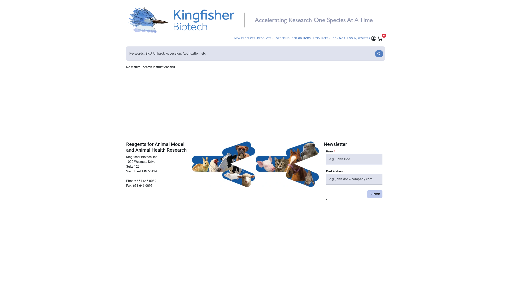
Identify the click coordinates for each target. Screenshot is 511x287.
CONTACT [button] (339, 38)
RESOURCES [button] (320, 38)
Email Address (334, 171)
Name (329, 151)
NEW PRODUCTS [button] (244, 38)
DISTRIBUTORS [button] (301, 38)
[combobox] (250, 53)
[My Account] (373, 38)
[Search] (379, 53)
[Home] (253, 20)
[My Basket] (380, 38)
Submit (375, 194)
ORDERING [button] (283, 38)
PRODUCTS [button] (264, 38)
